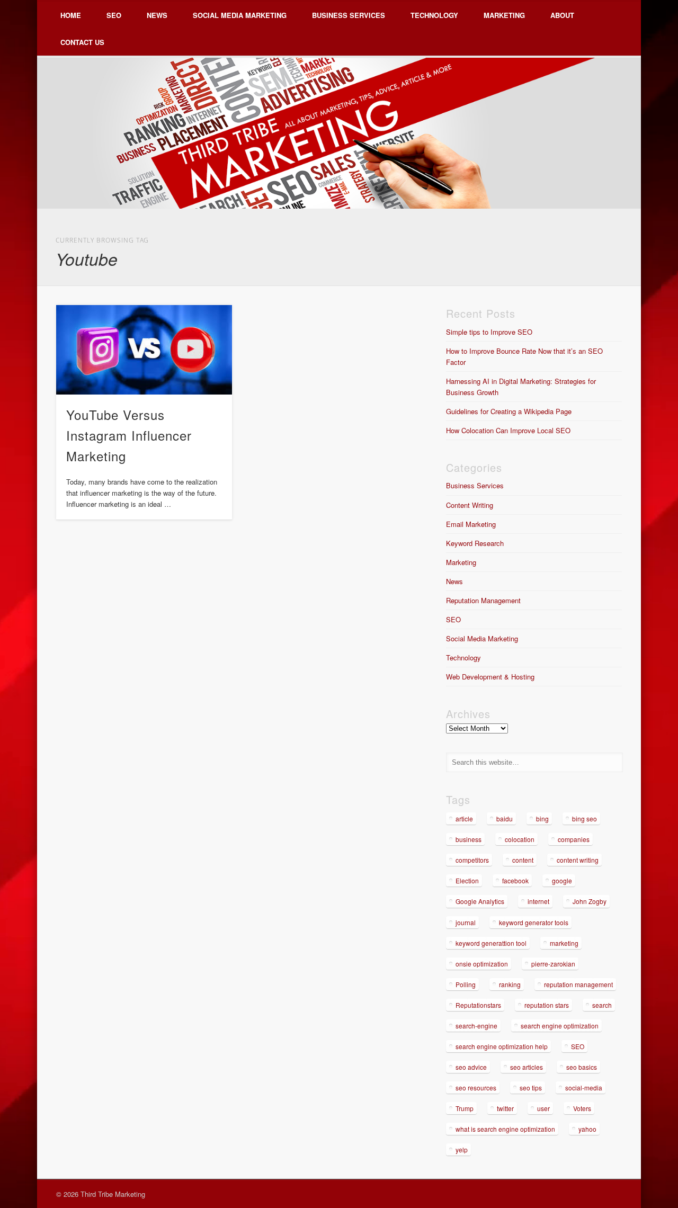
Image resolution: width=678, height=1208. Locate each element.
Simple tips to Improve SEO (489, 332)
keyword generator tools (533, 922)
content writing (578, 859)
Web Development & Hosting (490, 677)
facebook (515, 880)
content (522, 859)
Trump (465, 1108)
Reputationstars (478, 1004)
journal (466, 922)
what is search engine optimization (505, 1128)
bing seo (584, 818)
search (602, 1004)
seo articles (526, 1066)
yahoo (587, 1128)
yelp (462, 1149)
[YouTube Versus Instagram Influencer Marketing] (144, 349)
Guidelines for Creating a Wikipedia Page (509, 411)
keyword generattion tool (491, 942)
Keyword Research (475, 543)
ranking (510, 984)
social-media (583, 1087)
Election (467, 880)
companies (574, 839)
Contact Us (82, 42)
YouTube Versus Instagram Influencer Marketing (129, 435)
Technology (434, 15)
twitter (505, 1108)
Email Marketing (471, 524)
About (562, 15)
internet (538, 901)
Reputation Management (483, 600)
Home (70, 15)
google (562, 880)
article (464, 818)
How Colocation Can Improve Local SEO (508, 430)
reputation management (578, 984)
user (543, 1108)
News (157, 15)
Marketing (504, 15)
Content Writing (469, 505)
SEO (113, 15)
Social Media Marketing (240, 15)
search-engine (476, 1025)
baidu (504, 818)
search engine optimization (560, 1025)
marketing (564, 942)
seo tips (531, 1087)
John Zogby (589, 901)
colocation (519, 839)
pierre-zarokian (553, 963)
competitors (472, 859)
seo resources (476, 1087)
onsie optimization (482, 963)
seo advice (471, 1066)
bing (542, 818)
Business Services (348, 15)
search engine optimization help (502, 1046)
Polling (466, 984)
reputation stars (546, 1004)
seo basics (581, 1066)
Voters (582, 1108)
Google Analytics (480, 901)
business (468, 839)
